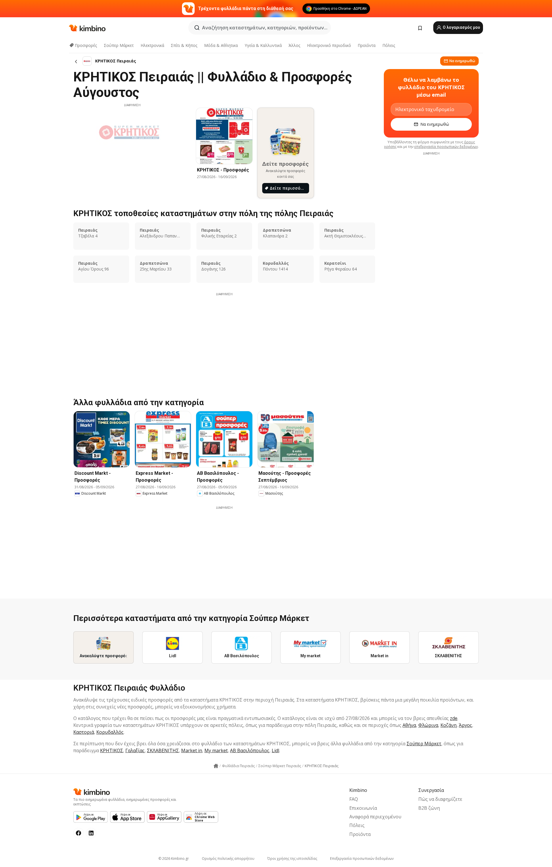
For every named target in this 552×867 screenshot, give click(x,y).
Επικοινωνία (363, 808)
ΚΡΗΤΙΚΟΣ (111, 750)
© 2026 (173, 858)
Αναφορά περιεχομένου (375, 816)
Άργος (465, 725)
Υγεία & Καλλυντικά (263, 45)
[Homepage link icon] (216, 766)
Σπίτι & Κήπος (184, 45)
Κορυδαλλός (110, 732)
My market (216, 750)
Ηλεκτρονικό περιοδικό (329, 45)
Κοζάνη (448, 725)
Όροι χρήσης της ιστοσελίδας (292, 858)
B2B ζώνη (429, 808)
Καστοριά (83, 732)
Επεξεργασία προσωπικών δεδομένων (362, 858)
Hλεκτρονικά (152, 45)
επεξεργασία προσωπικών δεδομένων (446, 146)
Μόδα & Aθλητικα (221, 45)
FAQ (353, 799)
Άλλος (294, 45)
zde (453, 718)
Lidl (275, 750)
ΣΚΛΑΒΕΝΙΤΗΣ (163, 750)
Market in (191, 750)
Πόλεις (388, 45)
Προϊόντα (366, 45)
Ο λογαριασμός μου (461, 27)
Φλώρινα (428, 725)
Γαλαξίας (135, 750)
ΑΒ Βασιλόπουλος (249, 750)
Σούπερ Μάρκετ (119, 45)
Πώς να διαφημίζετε (440, 799)
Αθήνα (409, 725)
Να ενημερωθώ (462, 60)
